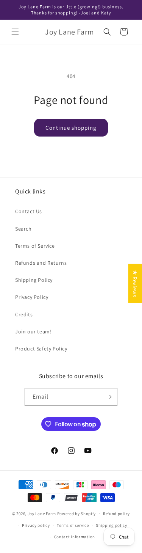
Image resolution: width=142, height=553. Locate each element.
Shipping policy (111, 525)
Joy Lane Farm (42, 513)
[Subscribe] (108, 397)
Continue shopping (71, 127)
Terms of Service (35, 245)
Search (23, 228)
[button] (15, 32)
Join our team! (33, 331)
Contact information (74, 536)
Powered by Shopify (76, 513)
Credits (24, 314)
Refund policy (116, 513)
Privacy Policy (31, 297)
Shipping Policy (34, 279)
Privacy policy (36, 525)
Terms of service (73, 525)
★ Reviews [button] (135, 283)
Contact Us (28, 211)
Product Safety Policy (41, 348)
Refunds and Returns (41, 262)
